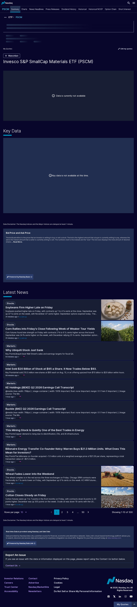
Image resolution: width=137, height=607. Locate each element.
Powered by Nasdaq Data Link (21, 543)
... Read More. (17, 242)
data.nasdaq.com (114, 538)
